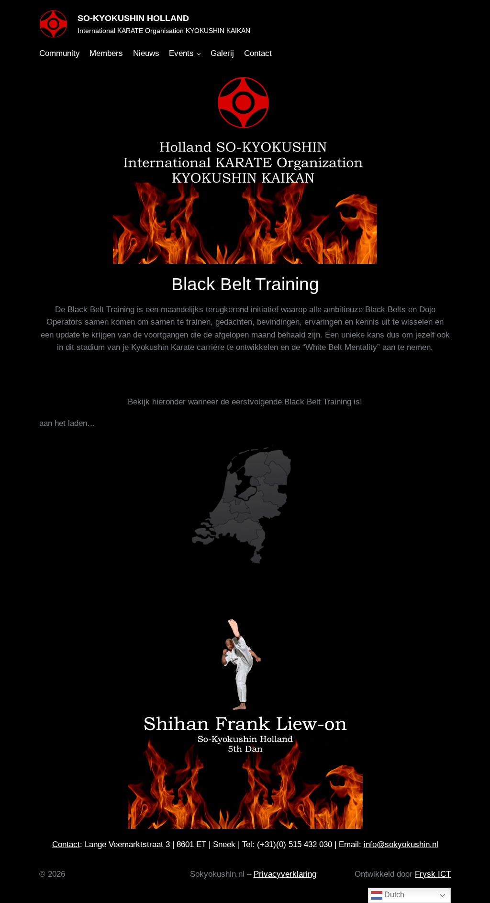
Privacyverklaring (285, 874)
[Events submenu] (198, 53)
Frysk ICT (433, 874)
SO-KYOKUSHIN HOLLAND (133, 18)
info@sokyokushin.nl (401, 844)
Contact (66, 844)
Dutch (393, 895)
